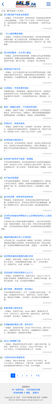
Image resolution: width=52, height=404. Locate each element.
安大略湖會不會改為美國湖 (16, 14)
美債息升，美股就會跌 (14, 123)
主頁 (3, 10)
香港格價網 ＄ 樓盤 (21, 392)
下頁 (38, 375)
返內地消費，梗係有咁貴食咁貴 (18, 196)
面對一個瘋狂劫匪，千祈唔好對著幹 (20, 107)
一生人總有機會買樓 (13, 33)
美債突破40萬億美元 (13, 139)
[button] (48, 3)
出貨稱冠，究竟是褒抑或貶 (16, 88)
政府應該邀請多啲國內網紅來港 (18, 256)
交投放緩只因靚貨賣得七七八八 (18, 272)
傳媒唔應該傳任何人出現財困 (17, 237)
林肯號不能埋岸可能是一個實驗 (18, 158)
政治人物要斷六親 (12, 341)
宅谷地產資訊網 (33, 389)
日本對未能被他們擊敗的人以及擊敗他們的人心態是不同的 (28, 216)
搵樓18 (36, 392)
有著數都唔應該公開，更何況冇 (18, 324)
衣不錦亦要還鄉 (11, 177)
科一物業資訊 (18, 389)
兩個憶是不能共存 (12, 69)
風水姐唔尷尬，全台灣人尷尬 (17, 52)
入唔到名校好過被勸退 (14, 357)
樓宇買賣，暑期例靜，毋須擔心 (18, 289)
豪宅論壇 (11, 10)
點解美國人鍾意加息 (13, 308)
